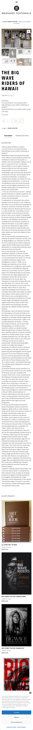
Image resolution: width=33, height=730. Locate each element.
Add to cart (17, 121)
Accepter (16, 712)
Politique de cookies (11, 727)
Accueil (4, 21)
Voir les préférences (16, 722)
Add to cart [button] (5, 549)
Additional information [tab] (22, 136)
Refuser (16, 717)
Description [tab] (8, 136)
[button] (30, 693)
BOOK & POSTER (12, 21)
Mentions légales (21, 727)
